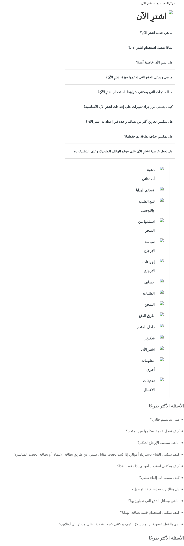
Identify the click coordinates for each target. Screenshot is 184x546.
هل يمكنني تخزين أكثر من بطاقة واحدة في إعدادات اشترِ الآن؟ (129, 121)
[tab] (120, 32)
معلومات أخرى (148, 365)
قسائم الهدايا (145, 190)
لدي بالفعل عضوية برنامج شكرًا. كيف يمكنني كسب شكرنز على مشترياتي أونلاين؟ (119, 524)
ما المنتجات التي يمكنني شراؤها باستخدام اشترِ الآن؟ (135, 92)
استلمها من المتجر (146, 226)
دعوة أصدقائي (148, 174)
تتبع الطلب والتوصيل (147, 205)
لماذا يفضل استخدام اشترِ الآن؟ (150, 47)
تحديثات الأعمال (149, 385)
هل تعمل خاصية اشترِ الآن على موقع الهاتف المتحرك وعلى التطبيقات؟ (123, 151)
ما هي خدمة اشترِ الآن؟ (156, 33)
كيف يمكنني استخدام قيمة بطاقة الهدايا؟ (150, 512)
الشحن (150, 304)
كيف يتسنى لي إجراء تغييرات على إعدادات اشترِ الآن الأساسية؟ (128, 107)
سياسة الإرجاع (149, 246)
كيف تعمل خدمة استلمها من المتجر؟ (153, 431)
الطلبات (149, 293)
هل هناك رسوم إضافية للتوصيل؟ (155, 489)
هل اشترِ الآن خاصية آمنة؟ (154, 62)
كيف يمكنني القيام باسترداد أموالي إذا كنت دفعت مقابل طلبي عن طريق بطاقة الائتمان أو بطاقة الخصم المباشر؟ (97, 454)
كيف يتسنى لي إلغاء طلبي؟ (159, 478)
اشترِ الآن (147, 3)
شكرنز (150, 338)
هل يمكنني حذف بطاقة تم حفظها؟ (148, 136)
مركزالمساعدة (166, 3)
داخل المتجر (146, 327)
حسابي (149, 282)
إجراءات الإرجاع (148, 266)
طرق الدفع (146, 316)
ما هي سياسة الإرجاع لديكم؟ (158, 443)
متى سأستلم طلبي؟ (165, 419)
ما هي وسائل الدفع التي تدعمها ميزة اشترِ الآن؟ (139, 77)
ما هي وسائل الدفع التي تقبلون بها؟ (154, 501)
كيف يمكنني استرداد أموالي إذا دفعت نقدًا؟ (148, 466)
